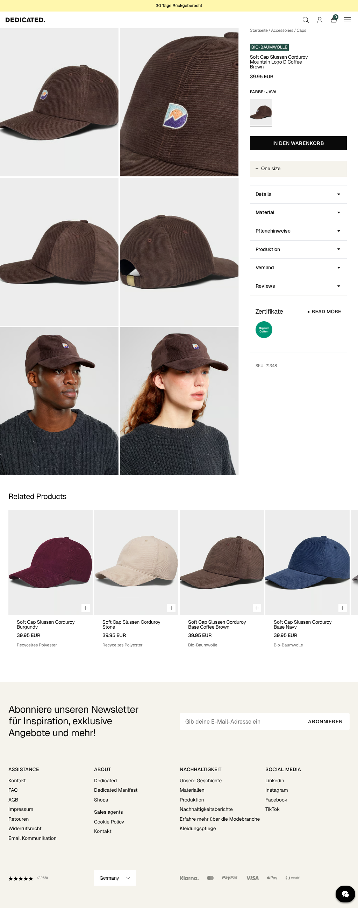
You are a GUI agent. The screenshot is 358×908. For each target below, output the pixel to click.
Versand (265, 267)
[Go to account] (319, 20)
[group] (50, 579)
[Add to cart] (85, 608)
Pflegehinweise (273, 231)
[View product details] (50, 631)
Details (264, 194)
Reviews (265, 286)
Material (265, 212)
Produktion (268, 249)
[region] (179, 579)
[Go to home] (25, 19)
